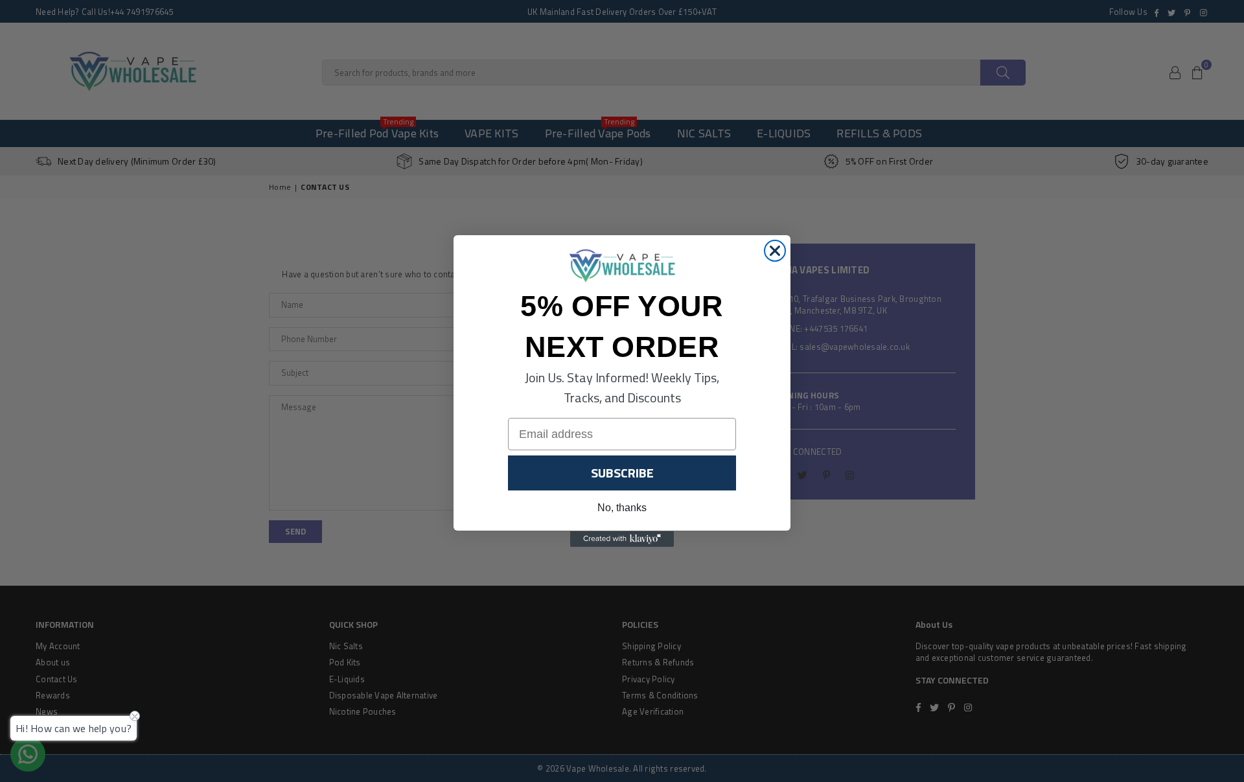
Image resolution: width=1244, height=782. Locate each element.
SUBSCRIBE (622, 473)
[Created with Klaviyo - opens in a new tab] (622, 539)
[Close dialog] (775, 250)
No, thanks (622, 508)
